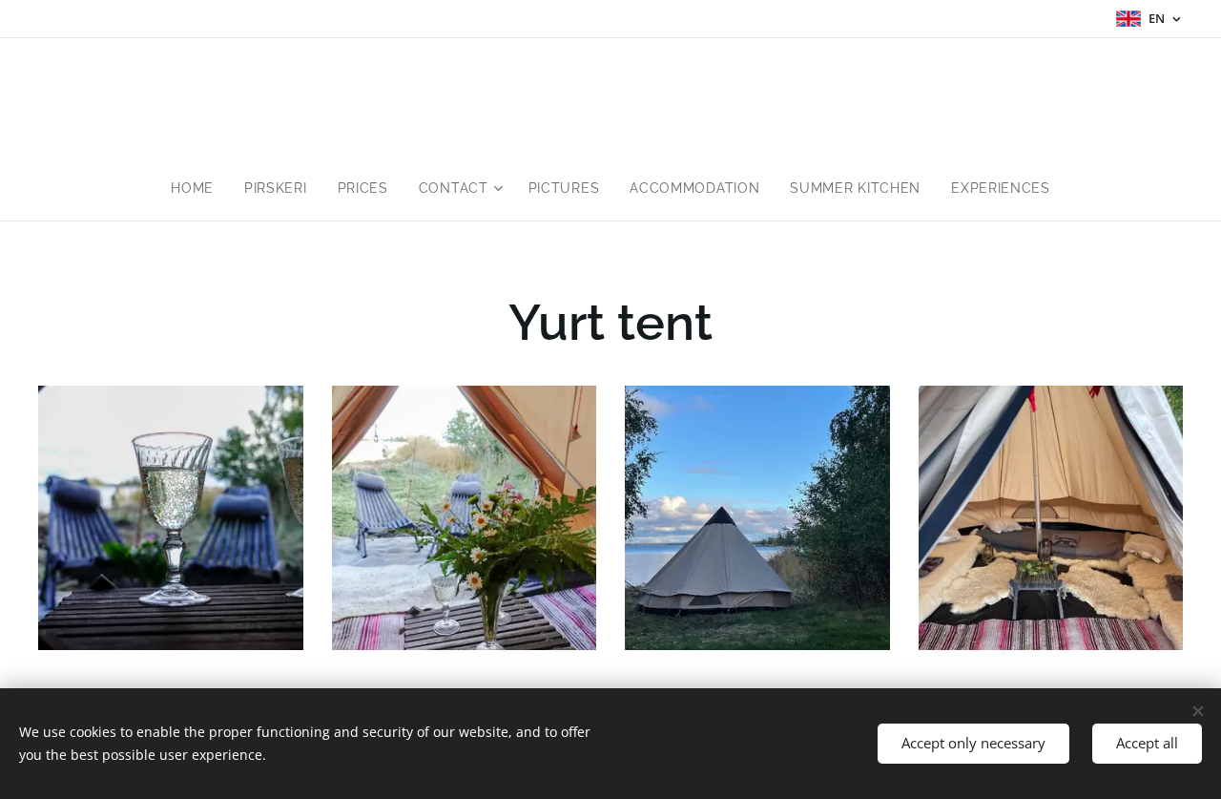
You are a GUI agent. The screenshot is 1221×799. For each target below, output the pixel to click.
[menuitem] (200, 188)
